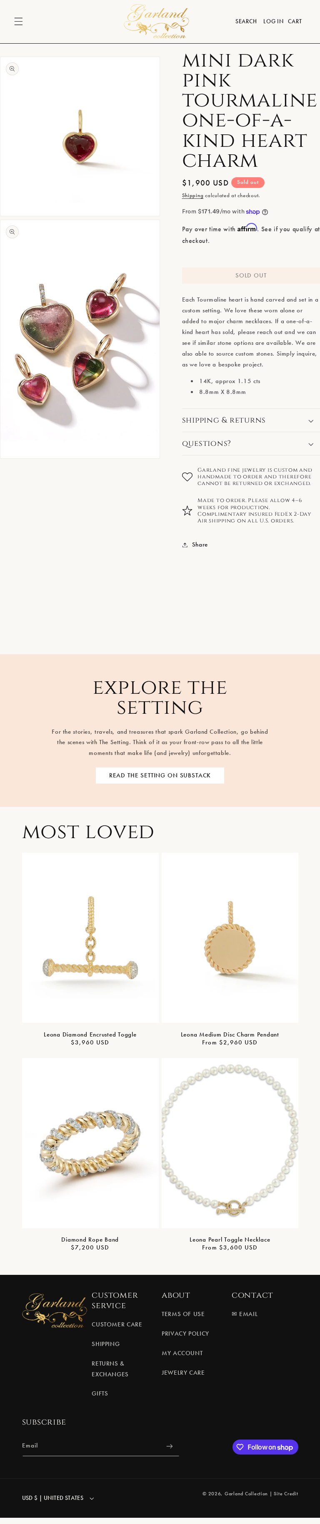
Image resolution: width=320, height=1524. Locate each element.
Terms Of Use (183, 1314)
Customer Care (117, 1324)
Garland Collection (246, 1494)
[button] (18, 21)
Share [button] (200, 544)
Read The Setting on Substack (160, 775)
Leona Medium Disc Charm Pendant (230, 1034)
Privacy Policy (185, 1333)
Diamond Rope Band (90, 1239)
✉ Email (245, 1314)
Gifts (100, 1393)
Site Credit (286, 1494)
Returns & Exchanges (110, 1369)
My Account (182, 1353)
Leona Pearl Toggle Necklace (230, 1239)
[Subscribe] (169, 1446)
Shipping (193, 195)
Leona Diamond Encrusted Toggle (90, 1034)
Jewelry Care (183, 1372)
